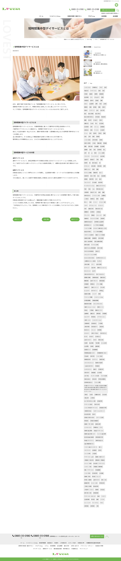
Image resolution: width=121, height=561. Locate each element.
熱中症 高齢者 (87, 480)
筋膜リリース (100, 307)
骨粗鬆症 (86, 100)
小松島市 (94, 453)
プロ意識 (100, 323)
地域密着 (96, 146)
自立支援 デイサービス (98, 463)
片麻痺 (85, 343)
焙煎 (85, 209)
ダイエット (86, 166)
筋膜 (99, 294)
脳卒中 (91, 100)
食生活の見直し (87, 231)
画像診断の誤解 (87, 304)
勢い (96, 123)
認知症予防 (99, 401)
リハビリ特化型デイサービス (90, 408)
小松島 (93, 143)
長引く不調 (92, 176)
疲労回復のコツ (87, 225)
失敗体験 (99, 166)
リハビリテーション (96, 320)
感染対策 (94, 379)
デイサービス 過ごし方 (89, 496)
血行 (97, 110)
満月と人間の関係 (88, 241)
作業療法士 (94, 87)
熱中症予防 (94, 473)
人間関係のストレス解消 (89, 261)
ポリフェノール (92, 205)
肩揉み (85, 110)
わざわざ (99, 261)
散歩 (100, 179)
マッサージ (91, 110)
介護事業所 (86, 323)
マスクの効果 (104, 376)
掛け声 (89, 120)
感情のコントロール (101, 268)
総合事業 (102, 146)
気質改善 (92, 506)
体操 (90, 202)
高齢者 (90, 94)
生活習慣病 (86, 499)
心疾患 (104, 104)
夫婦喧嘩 (86, 192)
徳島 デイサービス (88, 470)
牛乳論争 (86, 356)
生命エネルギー (87, 340)
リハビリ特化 (87, 473)
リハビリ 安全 (87, 467)
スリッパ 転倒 (87, 463)
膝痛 (104, 133)
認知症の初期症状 (94, 421)
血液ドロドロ (96, 480)
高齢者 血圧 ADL (99, 440)
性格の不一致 (93, 192)
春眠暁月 (86, 212)
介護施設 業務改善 (97, 467)
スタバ (85, 205)
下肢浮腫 (97, 343)
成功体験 (93, 166)
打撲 (89, 136)
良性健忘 (86, 421)
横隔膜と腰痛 (87, 277)
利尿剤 (91, 346)
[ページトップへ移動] (107, 536)
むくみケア (86, 291)
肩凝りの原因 (87, 143)
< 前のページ (17, 219)
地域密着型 (97, 470)
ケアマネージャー (101, 317)
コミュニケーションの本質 (90, 254)
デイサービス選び (88, 404)
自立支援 (104, 394)
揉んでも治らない (100, 274)
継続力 (94, 369)
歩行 (96, 179)
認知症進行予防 (102, 408)
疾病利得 (86, 176)
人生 (93, 189)
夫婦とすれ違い (94, 333)
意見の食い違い (99, 189)
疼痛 (93, 136)
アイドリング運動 (88, 297)
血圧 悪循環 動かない (89, 444)
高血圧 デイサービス (98, 431)
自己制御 (86, 127)
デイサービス (93, 91)
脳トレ (100, 447)
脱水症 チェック (96, 476)
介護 (97, 506)
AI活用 (91, 394)
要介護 (92, 499)
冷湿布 (99, 133)
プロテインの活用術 (88, 235)
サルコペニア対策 (94, 218)
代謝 (100, 104)
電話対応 (86, 91)
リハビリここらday (98, 297)
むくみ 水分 (94, 483)
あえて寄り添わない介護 (89, 401)
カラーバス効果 (99, 417)
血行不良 (102, 110)
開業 (85, 146)
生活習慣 (91, 104)
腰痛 (85, 120)
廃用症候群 (95, 493)
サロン (101, 503)
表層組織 (93, 372)
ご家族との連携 (87, 486)
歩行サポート (94, 291)
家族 (91, 130)
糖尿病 (85, 107)
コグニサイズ (87, 450)
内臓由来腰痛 (95, 300)
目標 (90, 150)
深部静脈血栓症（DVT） (89, 353)
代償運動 (104, 313)
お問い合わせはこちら (108, 10)
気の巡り (91, 336)
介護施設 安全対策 (88, 460)
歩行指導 (94, 182)
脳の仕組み (94, 163)
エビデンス (94, 359)
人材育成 (92, 398)
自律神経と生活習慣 (98, 222)
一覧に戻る (46, 219)
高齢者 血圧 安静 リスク (89, 434)
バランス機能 (99, 284)
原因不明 (91, 179)
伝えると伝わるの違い (89, 258)
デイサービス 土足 (88, 457)
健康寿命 (86, 218)
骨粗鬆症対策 (87, 359)
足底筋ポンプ (87, 350)
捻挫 (85, 136)
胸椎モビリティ (98, 310)
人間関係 (103, 195)
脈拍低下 (92, 159)
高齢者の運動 (87, 294)
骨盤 (90, 107)
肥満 (102, 97)
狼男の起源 (86, 245)
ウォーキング (87, 182)
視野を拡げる (87, 195)
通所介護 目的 (87, 493)
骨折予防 (92, 356)
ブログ (100, 87)
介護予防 (102, 218)
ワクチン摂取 (97, 382)
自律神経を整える (88, 382)
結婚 (99, 192)
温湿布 (94, 133)
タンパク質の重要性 (97, 231)
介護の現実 (86, 327)
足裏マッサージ (94, 287)
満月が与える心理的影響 (89, 248)
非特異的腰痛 (87, 300)
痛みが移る (97, 114)
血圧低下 (86, 159)
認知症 (96, 100)
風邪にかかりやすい (100, 186)
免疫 (85, 189)
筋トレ (85, 202)
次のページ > (74, 219)
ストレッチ (98, 215)
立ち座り (95, 120)
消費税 (95, 94)
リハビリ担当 (87, 140)
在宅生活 (102, 490)
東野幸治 (92, 199)
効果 (104, 215)
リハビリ (103, 496)
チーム (85, 133)
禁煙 (93, 169)
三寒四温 (98, 212)
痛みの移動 (90, 114)
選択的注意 (97, 424)
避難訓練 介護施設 (99, 460)
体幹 (91, 127)
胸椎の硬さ (102, 277)
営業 (99, 91)
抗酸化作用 (90, 209)
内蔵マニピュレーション (89, 307)
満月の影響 (100, 238)
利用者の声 (100, 369)
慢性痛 (97, 136)
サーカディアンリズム (89, 186)
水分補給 (101, 473)
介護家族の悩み (87, 411)
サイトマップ (84, 549)
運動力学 (92, 313)
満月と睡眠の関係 (98, 241)
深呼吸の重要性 (101, 379)
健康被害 (101, 94)
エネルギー (86, 333)
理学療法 (93, 317)
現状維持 (97, 366)
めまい (85, 104)
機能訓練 (99, 143)
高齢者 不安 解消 (88, 424)
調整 (99, 107)
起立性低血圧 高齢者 (89, 437)
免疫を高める (87, 379)
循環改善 (97, 346)
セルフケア (86, 317)
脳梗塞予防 (86, 483)
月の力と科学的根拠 (88, 251)
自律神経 (99, 150)
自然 (85, 153)
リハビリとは (87, 87)
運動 (97, 169)
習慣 (104, 166)
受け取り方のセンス (100, 258)
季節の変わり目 (98, 209)
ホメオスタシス (87, 369)
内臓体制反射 (95, 277)
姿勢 (96, 104)
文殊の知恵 (94, 140)
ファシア (94, 294)
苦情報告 (102, 127)
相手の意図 (98, 264)
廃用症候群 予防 (99, 437)
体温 (89, 189)
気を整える (97, 336)
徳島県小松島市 (98, 363)
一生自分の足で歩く (88, 366)
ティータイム (95, 503)
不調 (97, 159)
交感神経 (99, 330)
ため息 (91, 123)
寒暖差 (92, 215)
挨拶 (105, 87)
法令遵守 (102, 130)
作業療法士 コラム (97, 427)
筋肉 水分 (103, 480)
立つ (91, 97)
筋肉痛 (101, 199)
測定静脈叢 (94, 350)
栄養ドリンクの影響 (99, 235)
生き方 (93, 271)
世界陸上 (101, 291)
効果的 (100, 140)
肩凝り (103, 107)
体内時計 (92, 212)
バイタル (102, 499)
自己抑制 (101, 123)
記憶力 (99, 450)
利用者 (85, 94)
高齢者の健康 (87, 238)
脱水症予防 (95, 486)
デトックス (86, 215)
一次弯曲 (91, 310)
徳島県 (96, 490)
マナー (92, 264)
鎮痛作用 (95, 173)
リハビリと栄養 (87, 228)
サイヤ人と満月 (94, 245)
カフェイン (100, 205)
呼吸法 (85, 310)
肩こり (100, 173)
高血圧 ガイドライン (89, 440)
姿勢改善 (98, 313)
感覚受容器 (101, 281)
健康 (97, 499)
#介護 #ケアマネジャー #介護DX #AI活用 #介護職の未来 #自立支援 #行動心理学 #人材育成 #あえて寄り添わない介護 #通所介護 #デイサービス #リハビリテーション (95, 388)
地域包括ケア (94, 327)
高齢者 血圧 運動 (88, 431)
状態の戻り (86, 372)
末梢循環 (86, 284)
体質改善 (86, 506)
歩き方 (94, 340)
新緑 (95, 153)
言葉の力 (97, 251)
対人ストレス (87, 271)
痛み (85, 114)
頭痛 (101, 100)
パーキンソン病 (95, 195)
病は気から (86, 330)
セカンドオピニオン (97, 304)
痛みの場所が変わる (88, 117)
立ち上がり (96, 97)
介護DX (86, 394)
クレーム (96, 127)
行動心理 (86, 398)
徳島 (98, 496)
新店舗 (104, 143)
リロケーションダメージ (98, 411)
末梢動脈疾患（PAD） (102, 353)
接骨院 (85, 163)
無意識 (85, 179)
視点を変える (103, 333)
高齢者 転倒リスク (99, 457)
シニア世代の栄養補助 (98, 225)
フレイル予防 (87, 453)
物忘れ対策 (96, 404)
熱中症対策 (101, 483)
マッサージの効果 (95, 376)
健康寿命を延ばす (88, 222)
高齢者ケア (86, 287)
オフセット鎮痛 (87, 173)
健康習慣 (94, 238)
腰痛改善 (86, 281)
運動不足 (86, 123)
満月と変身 (99, 248)
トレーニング (87, 503)
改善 (101, 159)
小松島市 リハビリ (88, 490)
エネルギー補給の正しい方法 (100, 228)
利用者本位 (93, 323)
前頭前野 (94, 450)
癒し (104, 150)
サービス (96, 130)
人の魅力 (86, 199)
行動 (94, 150)
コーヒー (95, 202)
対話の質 (93, 268)
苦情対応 (86, 130)
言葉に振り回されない (89, 274)
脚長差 (94, 107)
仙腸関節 (86, 313)
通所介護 (90, 146)
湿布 (90, 133)
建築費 (85, 150)
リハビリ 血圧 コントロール (90, 447)
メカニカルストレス (88, 363)
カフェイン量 (102, 202)
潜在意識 (103, 176)
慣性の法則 (100, 340)
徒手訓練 (97, 117)
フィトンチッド (94, 156)
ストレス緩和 (101, 153)
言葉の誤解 (86, 264)
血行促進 (102, 156)
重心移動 (91, 343)
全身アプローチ (93, 281)
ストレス (93, 330)
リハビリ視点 (99, 356)
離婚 (103, 192)
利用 (103, 91)
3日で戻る (86, 376)
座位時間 (86, 97)
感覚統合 (92, 284)
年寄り (100, 120)
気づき (85, 336)
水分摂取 (86, 346)
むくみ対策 (103, 343)
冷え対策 (102, 287)
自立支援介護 (87, 414)
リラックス (86, 156)
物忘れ (93, 414)
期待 (97, 199)
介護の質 (101, 327)
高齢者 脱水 (87, 476)
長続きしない (87, 169)
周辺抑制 (103, 117)
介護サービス (87, 320)
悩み (98, 176)
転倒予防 (100, 182)
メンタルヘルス (87, 427)
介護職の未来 (97, 394)
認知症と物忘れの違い (89, 417)
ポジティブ (86, 268)
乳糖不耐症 (101, 359)
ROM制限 (99, 372)
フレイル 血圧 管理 (101, 434)
